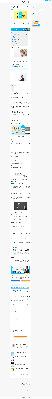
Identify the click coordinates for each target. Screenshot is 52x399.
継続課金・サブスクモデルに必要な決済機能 (15, 299)
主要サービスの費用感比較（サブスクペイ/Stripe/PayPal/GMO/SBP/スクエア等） (19, 34)
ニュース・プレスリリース (35, 391)
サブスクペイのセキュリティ (14, 237)
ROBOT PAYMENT (25, 397)
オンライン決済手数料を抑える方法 (15, 39)
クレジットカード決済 (34, 6)
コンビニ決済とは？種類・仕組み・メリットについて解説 (20, 352)
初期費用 (13, 36)
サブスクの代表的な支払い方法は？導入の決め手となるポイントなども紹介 (22, 364)
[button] (26, 32)
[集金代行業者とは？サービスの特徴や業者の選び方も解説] (12, 356)
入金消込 (33, 7)
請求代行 (33, 13)
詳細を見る (16, 280)
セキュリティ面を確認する (15, 43)
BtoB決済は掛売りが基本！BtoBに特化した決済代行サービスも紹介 (21, 368)
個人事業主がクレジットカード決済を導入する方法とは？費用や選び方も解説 (15, 375)
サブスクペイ (14, 186)
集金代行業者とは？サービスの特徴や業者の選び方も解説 (20, 356)
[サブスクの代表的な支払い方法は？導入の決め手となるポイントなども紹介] (12, 364)
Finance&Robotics (39, 394)
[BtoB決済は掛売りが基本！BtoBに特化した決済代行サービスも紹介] (12, 368)
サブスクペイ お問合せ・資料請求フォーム (16, 45)
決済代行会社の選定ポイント (14, 41)
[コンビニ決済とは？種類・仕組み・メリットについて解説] (12, 352)
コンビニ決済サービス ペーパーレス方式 (20, 294)
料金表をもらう (25, 280)
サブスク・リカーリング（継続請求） (28, 390)
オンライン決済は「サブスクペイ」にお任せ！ (16, 44)
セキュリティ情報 (34, 394)
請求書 (32, 14)
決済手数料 (14, 37)
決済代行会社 (12, 183)
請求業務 (33, 15)
